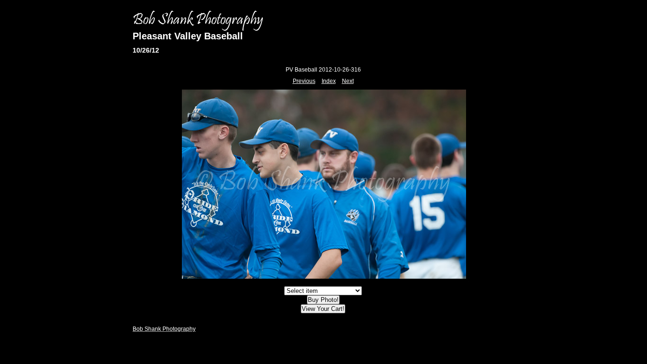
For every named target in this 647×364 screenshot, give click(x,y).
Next (348, 81)
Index (329, 81)
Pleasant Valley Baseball (188, 36)
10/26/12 (146, 50)
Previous (304, 81)
